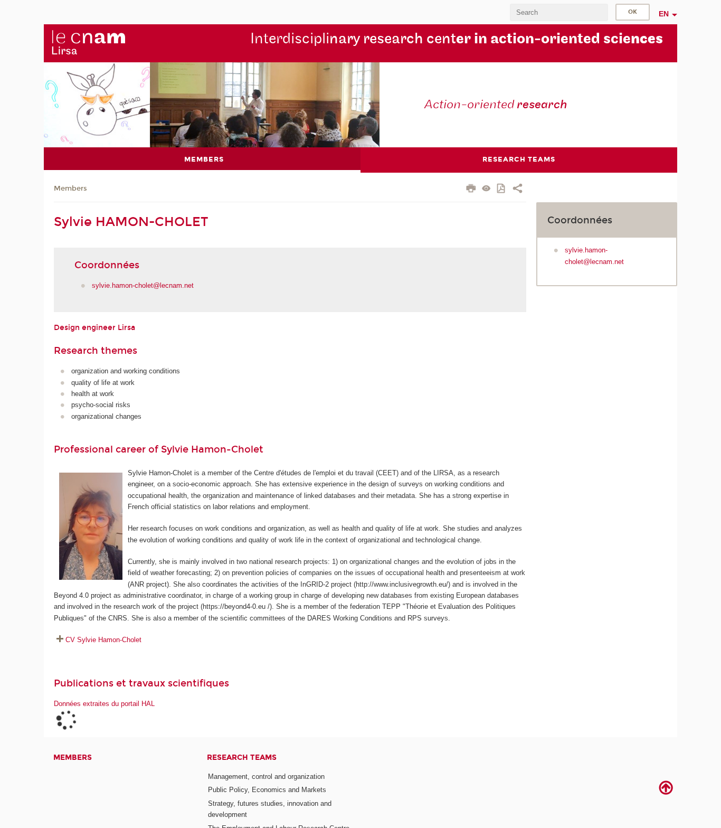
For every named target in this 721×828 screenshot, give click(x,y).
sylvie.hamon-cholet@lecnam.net (143, 285)
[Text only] (486, 189)
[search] (559, 12)
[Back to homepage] (88, 43)
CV (103, 640)
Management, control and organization (266, 776)
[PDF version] (501, 189)
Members (70, 188)
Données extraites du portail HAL (104, 704)
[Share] (517, 189)
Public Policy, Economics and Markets (267, 790)
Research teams (242, 757)
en (664, 14)
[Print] (471, 189)
